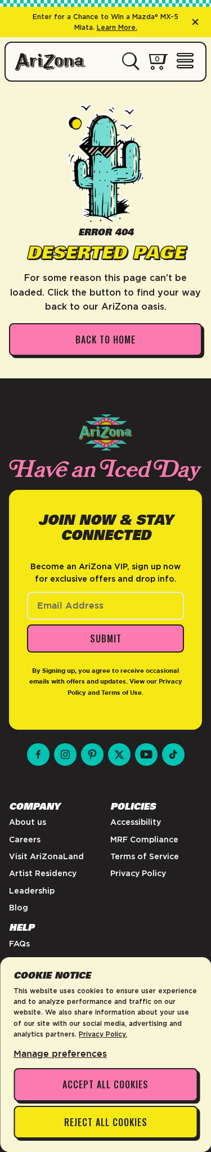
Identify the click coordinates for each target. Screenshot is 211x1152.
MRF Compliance (144, 839)
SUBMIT (106, 638)
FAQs (19, 944)
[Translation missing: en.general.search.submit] (131, 62)
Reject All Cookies (105, 1122)
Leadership (32, 891)
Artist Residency (43, 873)
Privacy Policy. (103, 1034)
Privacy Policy (138, 873)
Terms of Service (144, 856)
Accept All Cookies (105, 1084)
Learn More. (117, 27)
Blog (18, 908)
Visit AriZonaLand (46, 856)
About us (27, 822)
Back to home (105, 339)
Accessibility (135, 822)
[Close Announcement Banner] (195, 22)
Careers (25, 839)
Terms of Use (121, 692)
